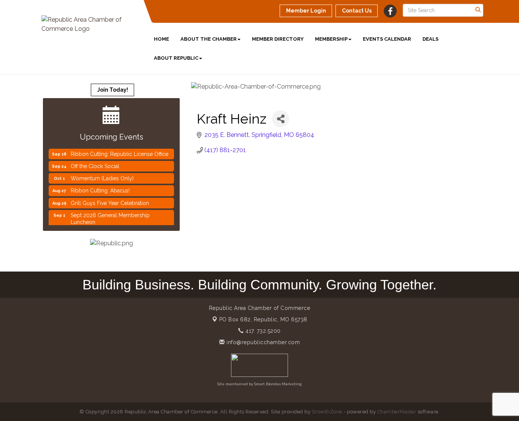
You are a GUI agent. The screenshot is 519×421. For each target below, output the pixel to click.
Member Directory (278, 39)
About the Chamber (208, 39)
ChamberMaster (396, 412)
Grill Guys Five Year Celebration (110, 200)
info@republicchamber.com (262, 342)
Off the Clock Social (95, 163)
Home (161, 39)
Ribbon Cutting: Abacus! (100, 187)
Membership (331, 39)
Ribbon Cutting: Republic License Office (119, 151)
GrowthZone (327, 412)
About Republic (176, 58)
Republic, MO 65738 (263, 319)
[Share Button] (280, 118)
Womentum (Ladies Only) (102, 175)
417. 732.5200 (262, 331)
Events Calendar (387, 39)
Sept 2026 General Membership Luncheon (110, 215)
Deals (430, 39)
